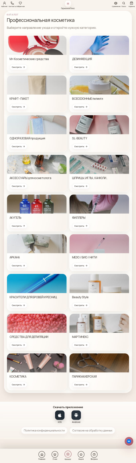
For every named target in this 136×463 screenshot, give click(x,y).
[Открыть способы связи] (129, 441)
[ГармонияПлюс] (68, 4)
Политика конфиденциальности (44, 430)
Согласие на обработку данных (92, 430)
